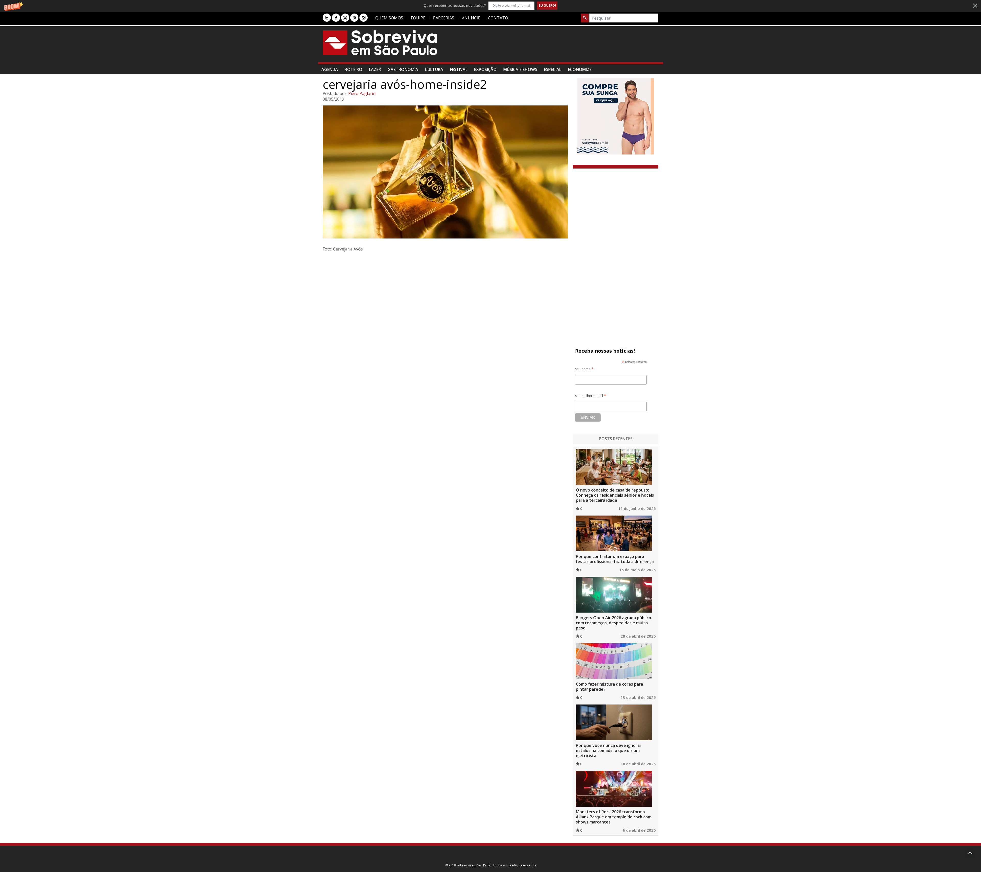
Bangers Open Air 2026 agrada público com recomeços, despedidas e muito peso (613, 623)
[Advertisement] (565, 46)
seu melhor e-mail (590, 396)
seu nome (584, 370)
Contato (498, 18)
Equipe (418, 18)
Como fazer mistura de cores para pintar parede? (609, 686)
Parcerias (443, 18)
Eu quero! (547, 5)
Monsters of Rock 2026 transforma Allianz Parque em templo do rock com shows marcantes (613, 817)
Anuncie (471, 18)
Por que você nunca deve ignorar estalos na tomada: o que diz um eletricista (608, 750)
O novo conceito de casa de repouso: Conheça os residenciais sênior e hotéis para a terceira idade (615, 495)
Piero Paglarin (362, 93)
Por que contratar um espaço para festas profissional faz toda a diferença (615, 559)
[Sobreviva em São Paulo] (380, 42)
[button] (490, 5)
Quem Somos (389, 18)
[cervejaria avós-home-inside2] (446, 171)
